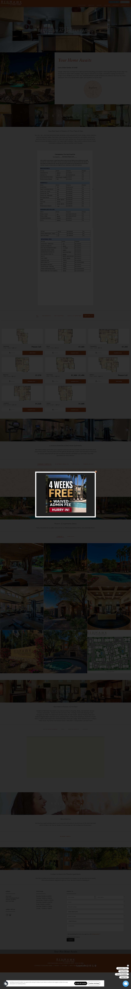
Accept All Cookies (80, 983)
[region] (55, 983)
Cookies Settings (94, 983)
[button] (5, 983)
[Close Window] (96, 472)
